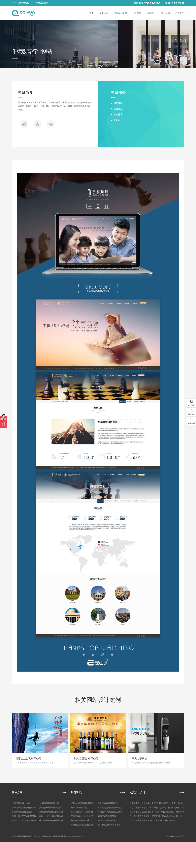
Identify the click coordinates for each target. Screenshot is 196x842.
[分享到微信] (50, 124)
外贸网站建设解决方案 (22, 812)
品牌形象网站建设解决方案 (51, 812)
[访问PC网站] (157, 59)
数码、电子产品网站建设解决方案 (27, 816)
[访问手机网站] (169, 59)
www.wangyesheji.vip (76, 836)
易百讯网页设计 (60, 836)
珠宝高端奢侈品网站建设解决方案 (54, 820)
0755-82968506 (152, 3)
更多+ (63, 792)
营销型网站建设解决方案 (50, 807)
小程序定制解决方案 (21, 803)
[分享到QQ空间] (37, 124)
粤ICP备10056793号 (175, 836)
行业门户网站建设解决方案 (24, 807)
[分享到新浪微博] (24, 124)
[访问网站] (180, 59)
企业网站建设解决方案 (49, 803)
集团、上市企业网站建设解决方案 (54, 816)
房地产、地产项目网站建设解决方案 (28, 820)
